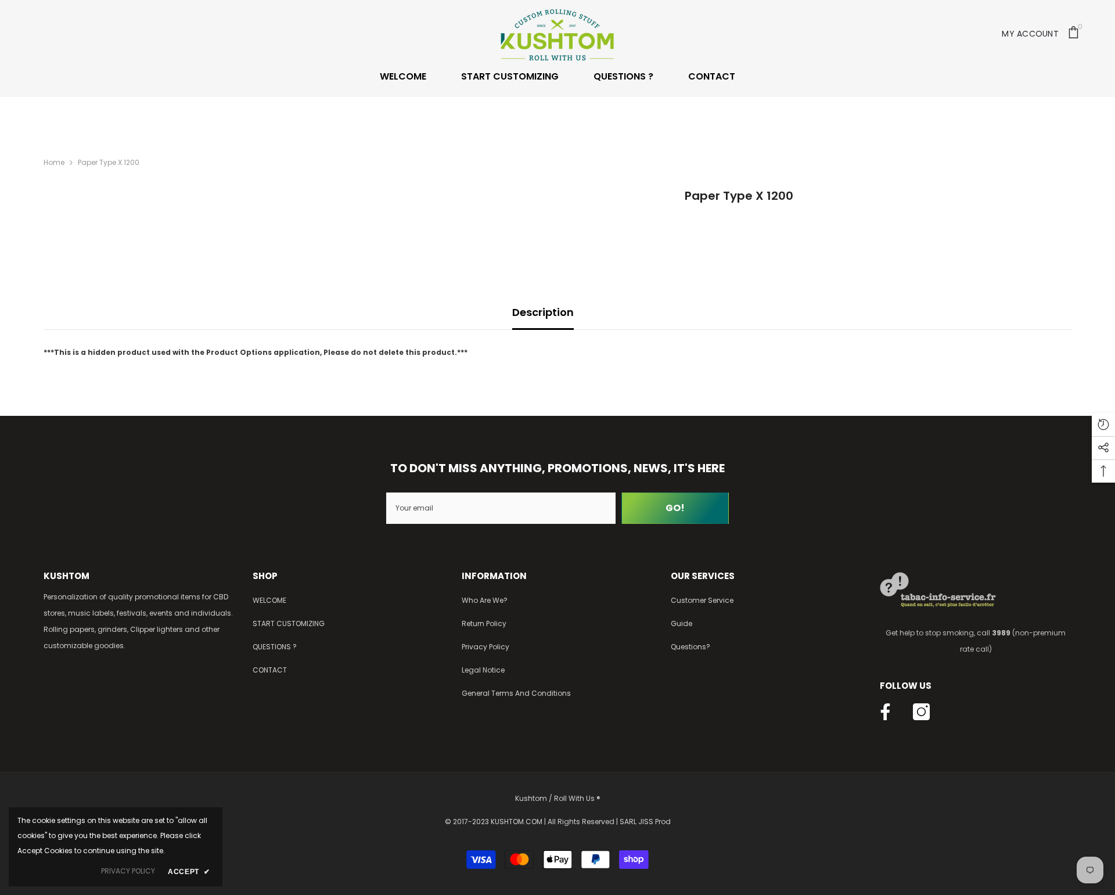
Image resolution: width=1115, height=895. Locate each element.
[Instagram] (921, 712)
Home (54, 162)
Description (543, 312)
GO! (675, 508)
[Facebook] (885, 712)
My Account (1030, 33)
